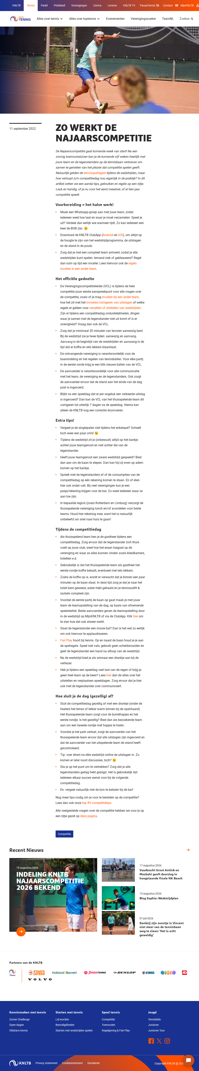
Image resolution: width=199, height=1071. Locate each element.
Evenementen (115, 19)
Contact (168, 5)
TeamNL (168, 19)
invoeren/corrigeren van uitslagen (109, 302)
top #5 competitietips (96, 803)
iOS (120, 235)
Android (108, 235)
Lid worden (62, 1019)
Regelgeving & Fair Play (116, 1030)
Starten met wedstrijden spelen (74, 1030)
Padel (44, 5)
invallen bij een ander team (120, 297)
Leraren (112, 5)
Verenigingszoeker (143, 19)
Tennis (31, 5)
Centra (97, 5)
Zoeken (185, 19)
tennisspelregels (95, 173)
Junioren (153, 1024)
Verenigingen (79, 5)
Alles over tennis (48, 19)
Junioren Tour (156, 1030)
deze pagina (88, 816)
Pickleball (59, 5)
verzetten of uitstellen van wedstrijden (115, 308)
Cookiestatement (72, 1063)
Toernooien (108, 1024)
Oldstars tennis (18, 1030)
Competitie (64, 834)
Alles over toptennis (82, 19)
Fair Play (66, 640)
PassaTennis (147, 5)
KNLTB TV (129, 5)
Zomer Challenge (19, 1019)
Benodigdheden (65, 1024)
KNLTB (16, 5)
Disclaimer (93, 1063)
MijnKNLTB (187, 5)
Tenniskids (154, 1019)
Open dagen (16, 1024)
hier (135, 616)
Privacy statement (47, 1063)
